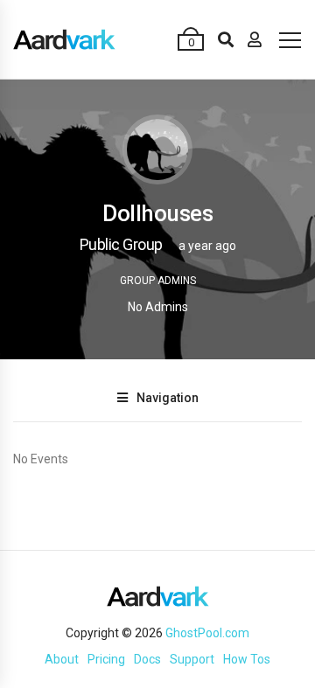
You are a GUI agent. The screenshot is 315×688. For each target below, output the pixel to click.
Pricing (106, 659)
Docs (147, 659)
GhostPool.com (207, 633)
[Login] (255, 39)
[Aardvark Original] (64, 39)
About (62, 659)
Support (192, 659)
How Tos (246, 659)
